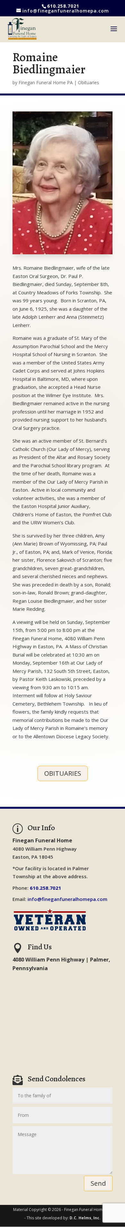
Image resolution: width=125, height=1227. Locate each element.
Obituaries (88, 82)
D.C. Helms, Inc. (85, 1218)
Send (98, 1183)
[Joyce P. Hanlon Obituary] (63, 254)
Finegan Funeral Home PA (46, 82)
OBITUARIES (62, 773)
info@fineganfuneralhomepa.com (67, 899)
